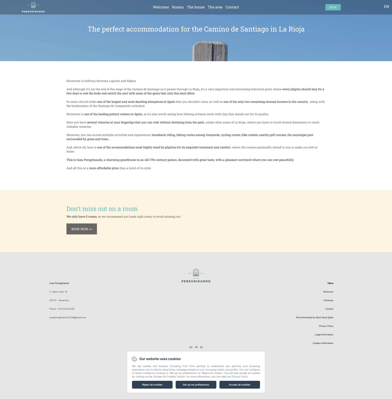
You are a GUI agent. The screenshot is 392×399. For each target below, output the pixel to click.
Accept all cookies (239, 384)
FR (196, 347)
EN (190, 347)
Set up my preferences (196, 384)
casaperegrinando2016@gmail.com (67, 317)
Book (333, 7)
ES (201, 347)
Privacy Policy (326, 326)
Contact (232, 7)
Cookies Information (323, 343)
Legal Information (324, 334)
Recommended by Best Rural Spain (314, 317)
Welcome (161, 7)
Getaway (328, 300)
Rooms (178, 7)
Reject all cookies (152, 384)
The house (196, 7)
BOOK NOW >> (81, 229)
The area (215, 7)
